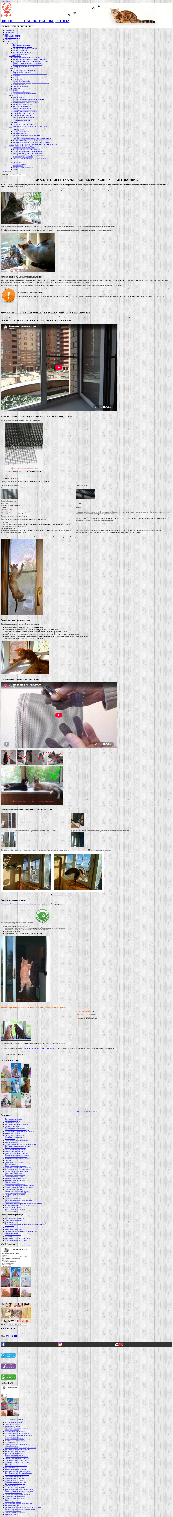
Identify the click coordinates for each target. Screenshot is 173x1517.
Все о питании (10, 1139)
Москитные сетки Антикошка (15, 1209)
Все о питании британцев (21, 92)
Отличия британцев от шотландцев (17, 1130)
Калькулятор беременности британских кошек (28, 153)
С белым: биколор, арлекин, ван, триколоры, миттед (31, 83)
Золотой (15, 77)
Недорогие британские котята (23, 167)
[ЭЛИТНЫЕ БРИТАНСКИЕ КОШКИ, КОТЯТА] (7, 16)
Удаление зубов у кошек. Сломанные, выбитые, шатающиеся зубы (35, 144)
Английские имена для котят (15, 1137)
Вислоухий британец (12, 1126)
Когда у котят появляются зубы (15, 1178)
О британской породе (12, 38)
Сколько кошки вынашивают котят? (17, 1171)
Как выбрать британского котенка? (25, 48)
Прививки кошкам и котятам (23, 115)
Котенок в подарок (19, 164)
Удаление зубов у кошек (13, 1207)
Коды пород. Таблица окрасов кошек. (17, 1238)
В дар (15, 169)
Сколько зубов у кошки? (21, 131)
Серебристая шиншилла (21, 86)
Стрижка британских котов (22, 119)
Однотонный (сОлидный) (22, 72)
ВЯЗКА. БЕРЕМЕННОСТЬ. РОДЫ (21, 146)
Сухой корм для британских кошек (25, 94)
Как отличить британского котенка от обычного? (29, 59)
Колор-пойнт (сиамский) (21, 81)
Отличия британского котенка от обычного (19, 1131)
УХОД (11, 95)
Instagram (8, 171)
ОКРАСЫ (12, 68)
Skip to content (5, 2)
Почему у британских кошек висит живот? (27, 63)
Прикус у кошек (18, 130)
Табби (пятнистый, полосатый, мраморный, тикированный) (25, 1224)
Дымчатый (16, 88)
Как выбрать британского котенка (16, 1124)
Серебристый (17, 79)
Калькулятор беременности (14, 1173)
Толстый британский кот (21, 121)
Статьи (7, 41)
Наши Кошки (9, 32)
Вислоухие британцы (20, 50)
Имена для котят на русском (14, 1135)
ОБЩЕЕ (12, 160)
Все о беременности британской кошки (26, 149)
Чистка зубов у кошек (20, 133)
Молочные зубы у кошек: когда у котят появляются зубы (32, 139)
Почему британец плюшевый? (23, 66)
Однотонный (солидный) (13, 1220)
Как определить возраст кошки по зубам (26, 135)
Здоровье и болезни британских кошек (18, 1167)
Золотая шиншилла (19, 85)
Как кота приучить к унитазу (23, 106)
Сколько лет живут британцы (23, 124)
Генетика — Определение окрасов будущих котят (30, 158)
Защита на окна (18, 166)
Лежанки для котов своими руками (25, 112)
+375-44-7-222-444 (13, 1336)
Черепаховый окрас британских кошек (30, 155)
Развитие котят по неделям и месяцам (26, 103)
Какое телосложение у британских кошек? (27, 65)
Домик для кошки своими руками (24, 110)
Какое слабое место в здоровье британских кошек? (30, 126)
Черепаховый (17, 75)
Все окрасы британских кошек (15, 1218)
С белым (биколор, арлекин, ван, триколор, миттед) (22, 1231)
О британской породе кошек (22, 47)
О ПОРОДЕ (13, 43)
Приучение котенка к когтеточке (24, 113)
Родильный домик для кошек (23, 157)
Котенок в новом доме (20, 54)
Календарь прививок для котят (23, 117)
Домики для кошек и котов (22, 108)
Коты (6, 34)
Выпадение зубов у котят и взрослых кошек (28, 140)
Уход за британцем (11, 1142)
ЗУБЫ (11, 128)
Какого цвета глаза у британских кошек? (27, 57)
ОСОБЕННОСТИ (15, 56)
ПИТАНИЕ (13, 90)
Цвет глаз (8, 1160)
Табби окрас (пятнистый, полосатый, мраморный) (30, 74)
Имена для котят (18, 162)
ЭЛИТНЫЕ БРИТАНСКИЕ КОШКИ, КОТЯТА (35, 21)
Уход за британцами (19, 97)
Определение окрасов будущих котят (17, 1240)
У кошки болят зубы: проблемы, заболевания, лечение (31, 142)
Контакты (8, 39)
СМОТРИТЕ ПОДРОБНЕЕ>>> (86, 1111)
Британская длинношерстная (23, 52)
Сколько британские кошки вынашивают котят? (29, 151)
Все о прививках (10, 1164)
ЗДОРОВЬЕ (13, 122)
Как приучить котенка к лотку (23, 104)
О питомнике (9, 30)
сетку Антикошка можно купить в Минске (20, 904)
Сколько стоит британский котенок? (17, 1191)
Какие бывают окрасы (12, 1122)
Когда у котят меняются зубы (23, 137)
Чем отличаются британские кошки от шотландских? (31, 61)
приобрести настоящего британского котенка (39, 1048)
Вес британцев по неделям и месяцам (25, 101)
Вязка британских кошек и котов (24, 148)
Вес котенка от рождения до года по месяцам (28, 99)
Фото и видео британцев (21, 45)
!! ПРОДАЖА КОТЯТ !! (13, 36)
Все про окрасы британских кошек (25, 70)
